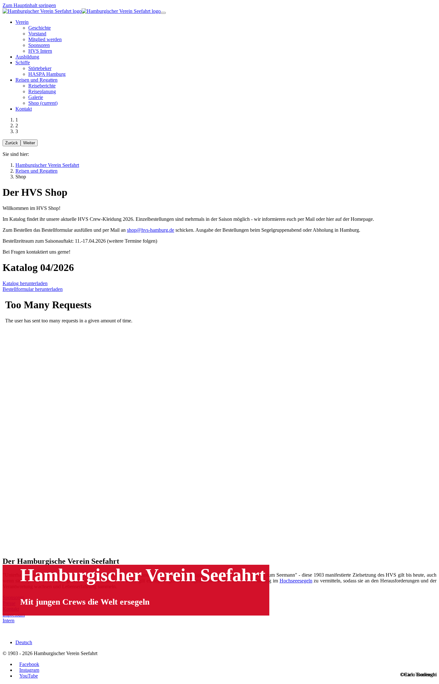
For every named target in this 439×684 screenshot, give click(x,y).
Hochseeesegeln (296, 580)
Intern (8, 620)
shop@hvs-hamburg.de (150, 230)
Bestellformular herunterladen (33, 289)
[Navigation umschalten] (163, 13)
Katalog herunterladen (25, 283)
